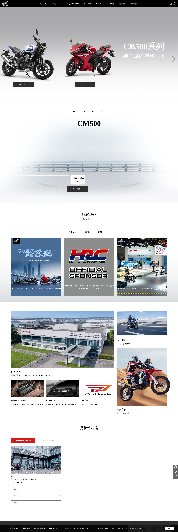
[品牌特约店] (175, 471)
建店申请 (110, 4)
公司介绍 (43, 4)
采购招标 (122, 4)
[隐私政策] (130, 528)
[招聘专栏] (175, 467)
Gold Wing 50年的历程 (71, 4)
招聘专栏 (133, 4)
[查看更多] (62, 339)
